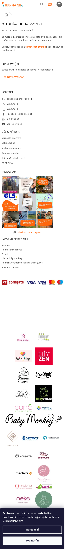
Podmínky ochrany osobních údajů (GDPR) (23, 262)
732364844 (12, 104)
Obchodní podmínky (12, 258)
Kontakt (6, 245)
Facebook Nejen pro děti (19, 114)
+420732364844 (15, 119)
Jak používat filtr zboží (13, 158)
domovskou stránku (35, 47)
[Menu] (59, 4)
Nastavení (32, 530)
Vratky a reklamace (11, 148)
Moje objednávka (10, 267)
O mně (5, 254)
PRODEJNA (7, 163)
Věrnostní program (11, 138)
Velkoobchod (8, 143)
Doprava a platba (10, 153)
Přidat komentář (14, 77)
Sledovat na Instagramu (30, 232)
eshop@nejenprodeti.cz (19, 99)
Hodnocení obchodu (12, 249)
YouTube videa (14, 124)
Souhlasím (32, 540)
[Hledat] (41, 4)
